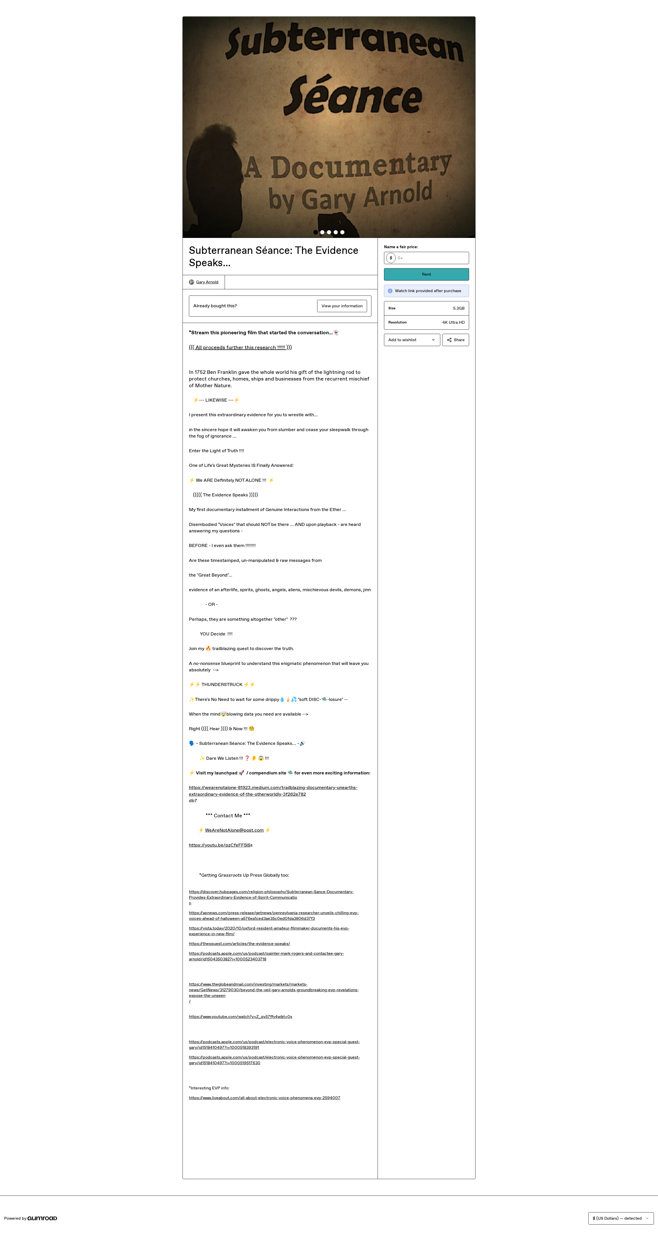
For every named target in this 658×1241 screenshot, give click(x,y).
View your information (342, 305)
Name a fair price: (401, 246)
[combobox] (412, 340)
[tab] (315, 232)
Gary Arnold (207, 282)
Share (459, 339)
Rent (426, 274)
